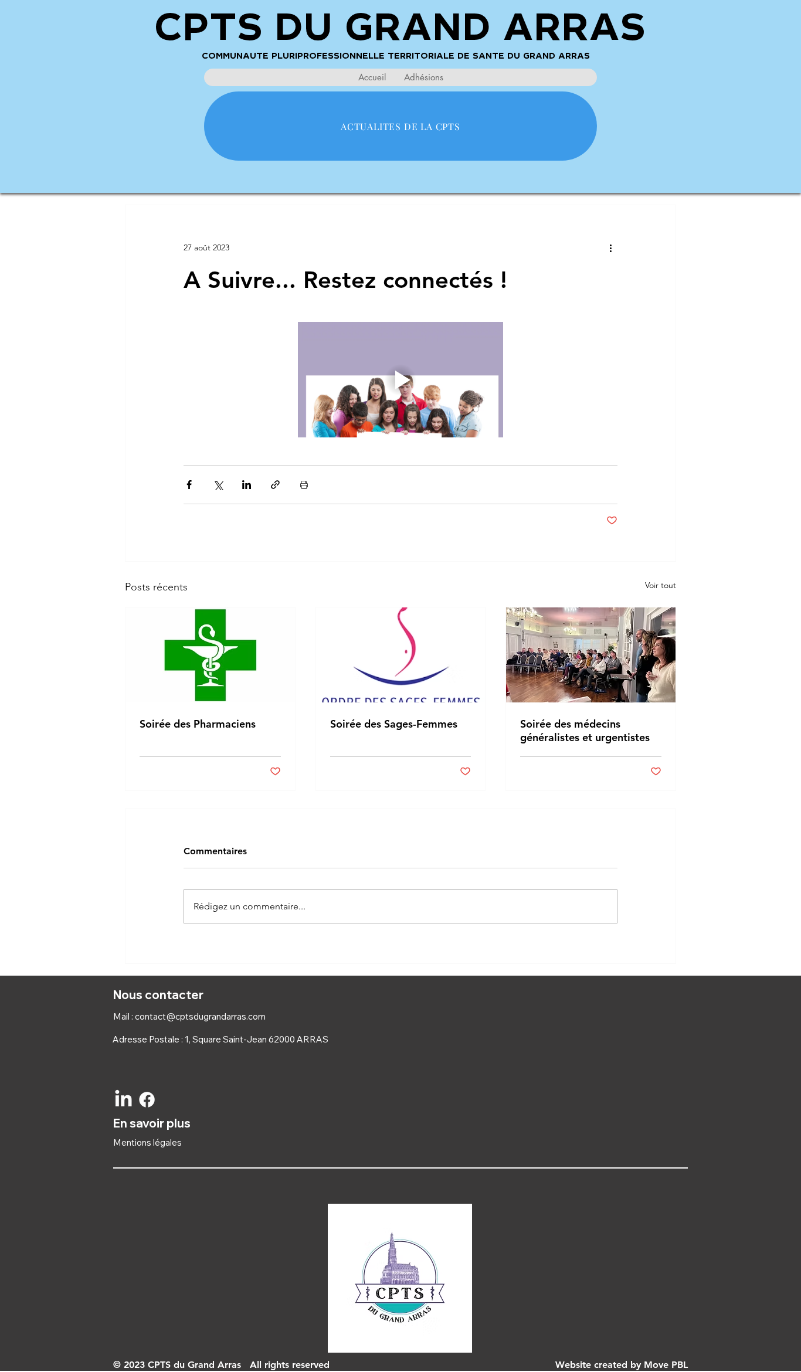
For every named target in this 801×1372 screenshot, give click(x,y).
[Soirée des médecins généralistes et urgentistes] (591, 654)
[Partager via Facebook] (189, 484)
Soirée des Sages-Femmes (393, 724)
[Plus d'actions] (610, 247)
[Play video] (400, 379)
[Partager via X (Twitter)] (217, 484)
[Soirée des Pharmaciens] (210, 654)
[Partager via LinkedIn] (246, 484)
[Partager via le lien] (275, 484)
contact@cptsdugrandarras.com (200, 1016)
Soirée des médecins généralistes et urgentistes (585, 730)
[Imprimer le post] (304, 484)
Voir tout (660, 585)
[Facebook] (147, 1099)
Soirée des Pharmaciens (198, 724)
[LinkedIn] (123, 1099)
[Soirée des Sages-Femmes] (401, 654)
